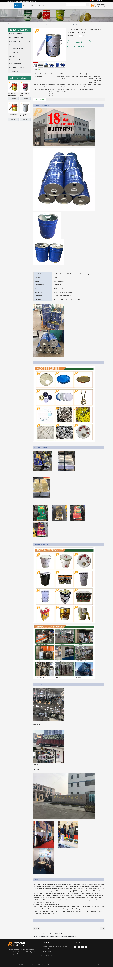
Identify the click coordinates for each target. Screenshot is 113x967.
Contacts (100, 964)
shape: (82, 89)
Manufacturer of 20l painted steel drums (24, 115)
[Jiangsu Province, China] (25, 86)
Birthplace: (37, 74)
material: (59, 74)
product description (39, 99)
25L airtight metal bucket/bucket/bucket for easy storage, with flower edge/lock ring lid (13, 115)
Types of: (82, 74)
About (104, 964)
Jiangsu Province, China (24, 94)
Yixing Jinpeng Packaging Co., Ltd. (43, 933)
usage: (59, 76)
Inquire (14, 98)
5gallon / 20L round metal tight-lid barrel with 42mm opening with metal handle (54, 936)
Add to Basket (78, 46)
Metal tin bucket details (61, 933)
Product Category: (39, 84)
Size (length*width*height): (41, 89)
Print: (58, 89)
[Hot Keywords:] (87, 4)
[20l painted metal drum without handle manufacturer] (13, 86)
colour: (82, 87)
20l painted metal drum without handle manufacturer (12, 94)
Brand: (36, 76)
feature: (59, 84)
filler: (58, 91)
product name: (84, 76)
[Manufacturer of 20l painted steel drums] (25, 107)
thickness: (83, 84)
